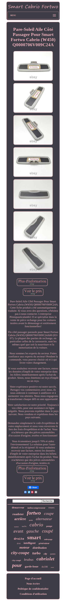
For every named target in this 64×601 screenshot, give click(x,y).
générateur (44, 543)
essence (16, 527)
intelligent (30, 543)
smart (34, 537)
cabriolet (45, 558)
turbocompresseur (36, 508)
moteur (24, 547)
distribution (40, 547)
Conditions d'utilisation (33, 593)
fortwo (34, 513)
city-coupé (16, 560)
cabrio (36, 524)
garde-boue (31, 566)
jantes (52, 554)
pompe (49, 526)
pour (17, 565)
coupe (49, 513)
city (45, 553)
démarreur (18, 507)
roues (51, 507)
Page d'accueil (33, 578)
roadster (18, 514)
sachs (24, 526)
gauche (32, 531)
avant (18, 531)
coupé (47, 530)
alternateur (44, 519)
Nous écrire (33, 583)
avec (52, 567)
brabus (28, 559)
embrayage (48, 539)
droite (19, 539)
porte (31, 520)
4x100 (44, 566)
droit (19, 543)
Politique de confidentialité (33, 588)
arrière (20, 519)
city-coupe (20, 552)
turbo (36, 553)
